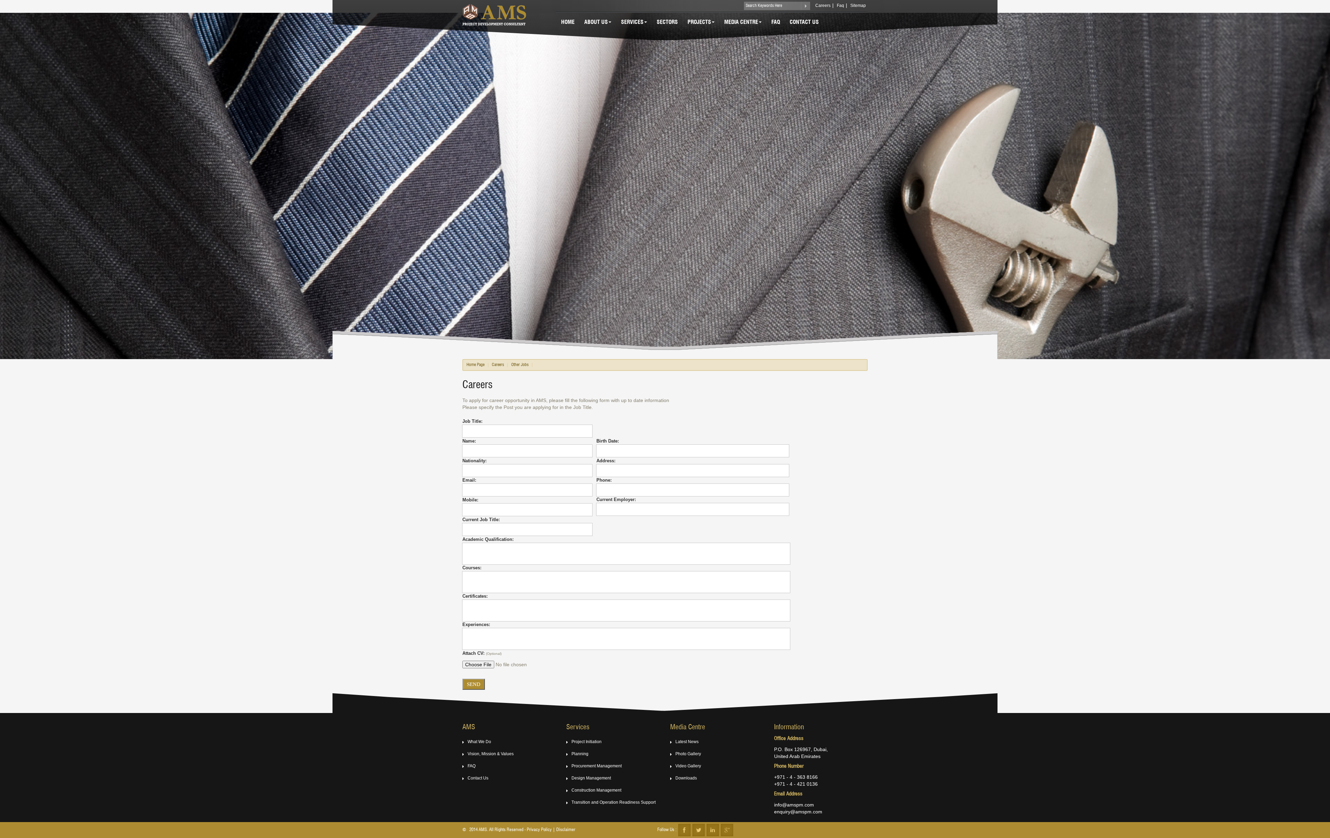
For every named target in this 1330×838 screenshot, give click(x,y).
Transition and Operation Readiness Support (613, 802)
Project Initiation (586, 741)
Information (789, 727)
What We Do (479, 741)
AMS (468, 727)
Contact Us (804, 22)
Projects (699, 22)
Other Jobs (520, 365)
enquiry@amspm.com (798, 811)
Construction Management (596, 790)
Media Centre (741, 22)
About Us (596, 22)
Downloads (686, 778)
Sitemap (858, 5)
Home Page (476, 365)
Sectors (667, 22)
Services (632, 22)
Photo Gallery (688, 753)
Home (568, 22)
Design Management (591, 778)
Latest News (687, 741)
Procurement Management (596, 766)
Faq (840, 5)
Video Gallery (688, 766)
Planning (579, 753)
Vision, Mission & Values (491, 753)
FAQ (472, 766)
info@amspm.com (794, 805)
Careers (823, 5)
